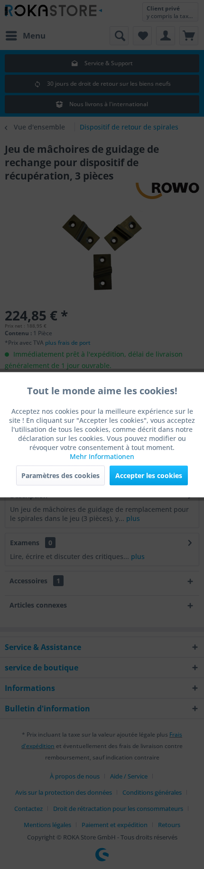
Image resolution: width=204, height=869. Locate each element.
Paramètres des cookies (60, 474)
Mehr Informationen (102, 455)
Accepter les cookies (148, 474)
